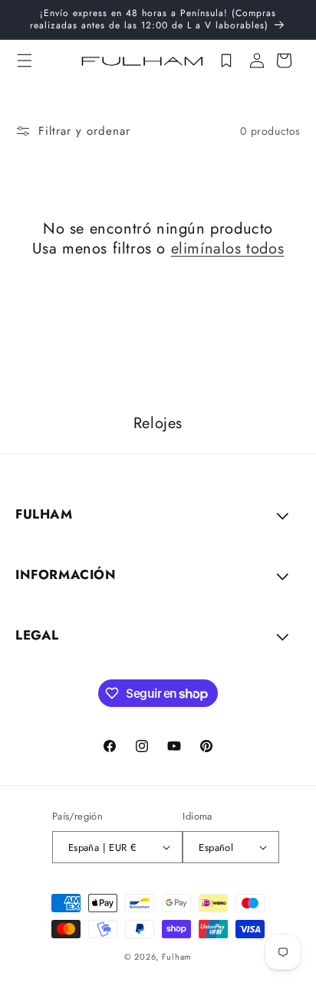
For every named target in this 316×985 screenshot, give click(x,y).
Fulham (177, 957)
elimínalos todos (228, 249)
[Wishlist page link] (226, 60)
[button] (24, 60)
